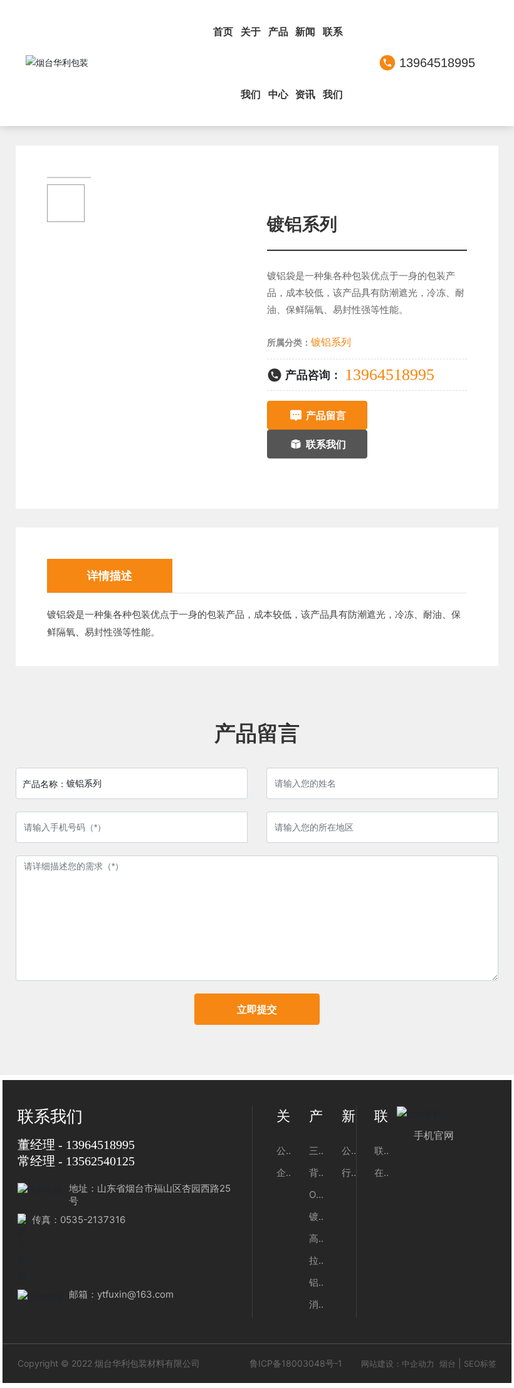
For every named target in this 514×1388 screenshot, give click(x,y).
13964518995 (437, 63)
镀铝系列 (331, 342)
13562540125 (100, 1161)
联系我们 (50, 1117)
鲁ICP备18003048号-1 (295, 1363)
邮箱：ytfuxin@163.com (121, 1294)
